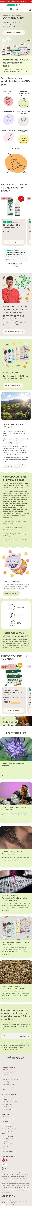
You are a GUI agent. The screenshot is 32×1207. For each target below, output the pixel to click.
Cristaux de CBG (7, 1144)
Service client (6, 1074)
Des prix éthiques (7, 1104)
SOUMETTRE (24, 1036)
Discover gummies (11, 593)
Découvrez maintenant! (12, 385)
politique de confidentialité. (9, 1049)
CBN (3, 1149)
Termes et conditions (8, 1077)
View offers (26, 656)
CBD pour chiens (7, 1134)
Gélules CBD (6, 1116)
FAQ (3, 1089)
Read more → (6, 776)
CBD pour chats (7, 1131)
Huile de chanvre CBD (8, 1151)
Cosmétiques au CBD (8, 1119)
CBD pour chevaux (7, 1136)
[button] (29, 220)
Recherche (5, 1069)
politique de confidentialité (10, 1079)
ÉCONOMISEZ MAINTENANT (14, 32)
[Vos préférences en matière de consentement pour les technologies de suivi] (3, 1205)
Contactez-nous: (7, 1106)
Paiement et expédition (9, 1072)
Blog (3, 1096)
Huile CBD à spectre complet (10, 1139)
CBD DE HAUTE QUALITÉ (9, 1102)
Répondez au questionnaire (14, 331)
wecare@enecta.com (8, 1109)
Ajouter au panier (13, 242)
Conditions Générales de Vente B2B (12, 1087)
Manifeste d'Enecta (7, 1099)
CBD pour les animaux (8, 1129)
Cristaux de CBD (7, 1124)
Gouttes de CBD (7, 1126)
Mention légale (6, 1082)
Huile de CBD (6, 1141)
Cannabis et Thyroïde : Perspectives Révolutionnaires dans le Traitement (14, 898)
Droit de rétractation (8, 1084)
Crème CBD (5, 1121)
